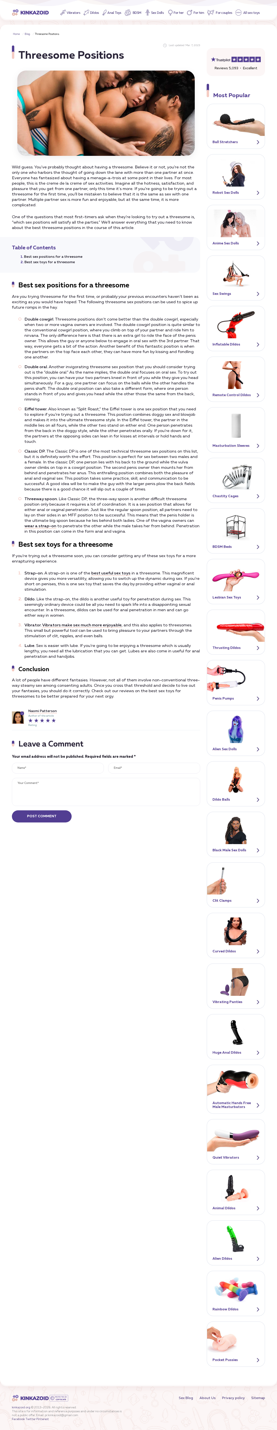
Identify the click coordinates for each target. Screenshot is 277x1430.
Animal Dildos (224, 1208)
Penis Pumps (223, 698)
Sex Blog (186, 1398)
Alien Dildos (222, 1259)
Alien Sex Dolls (225, 749)
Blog (27, 34)
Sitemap (258, 1398)
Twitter (31, 1419)
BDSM (137, 13)
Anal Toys (114, 13)
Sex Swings (222, 294)
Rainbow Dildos (225, 1309)
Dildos (94, 13)
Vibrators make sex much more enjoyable (82, 625)
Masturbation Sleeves (231, 446)
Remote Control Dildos (232, 395)
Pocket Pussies (225, 1360)
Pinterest (42, 1419)
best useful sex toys (110, 573)
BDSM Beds (222, 547)
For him (198, 13)
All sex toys (251, 13)
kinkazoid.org (21, 1407)
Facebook (18, 1419)
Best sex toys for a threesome (49, 262)
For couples (224, 13)
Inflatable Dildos (226, 344)
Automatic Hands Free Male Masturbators (232, 1105)
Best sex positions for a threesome (53, 257)
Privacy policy (233, 1398)
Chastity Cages (225, 496)
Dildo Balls (221, 799)
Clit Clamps (222, 901)
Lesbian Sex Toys (227, 597)
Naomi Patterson (42, 711)
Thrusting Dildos (227, 648)
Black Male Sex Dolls (229, 850)
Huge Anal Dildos (227, 1052)
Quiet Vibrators (226, 1157)
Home (16, 34)
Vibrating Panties (227, 1002)
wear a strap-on (40, 526)
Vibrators (73, 13)
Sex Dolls (157, 13)
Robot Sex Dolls (226, 193)
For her (179, 13)
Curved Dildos (224, 951)
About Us (208, 1398)
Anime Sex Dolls (226, 243)
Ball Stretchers (225, 142)
